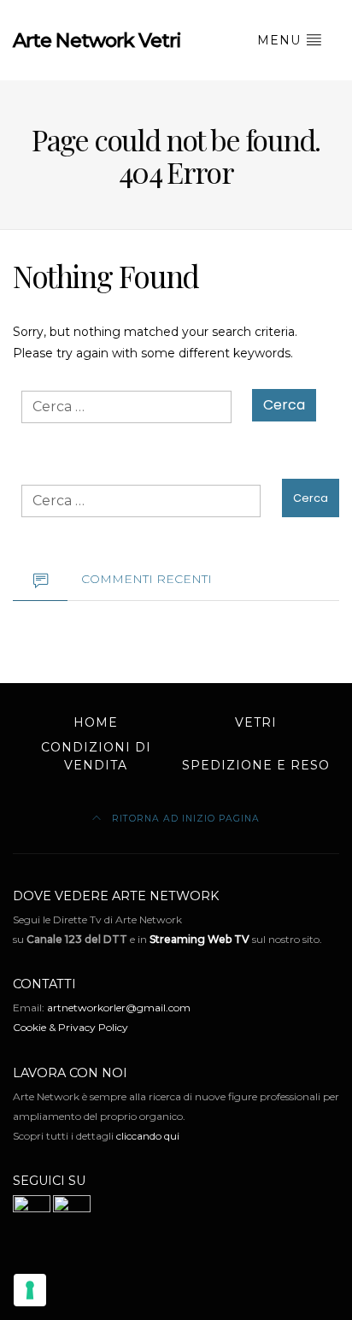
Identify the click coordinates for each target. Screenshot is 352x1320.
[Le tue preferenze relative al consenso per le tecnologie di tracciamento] (30, 1290)
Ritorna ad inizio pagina (184, 818)
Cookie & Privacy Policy (70, 1027)
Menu (281, 40)
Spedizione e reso (256, 765)
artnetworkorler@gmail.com (119, 1007)
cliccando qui (147, 1135)
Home (95, 722)
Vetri (256, 722)
